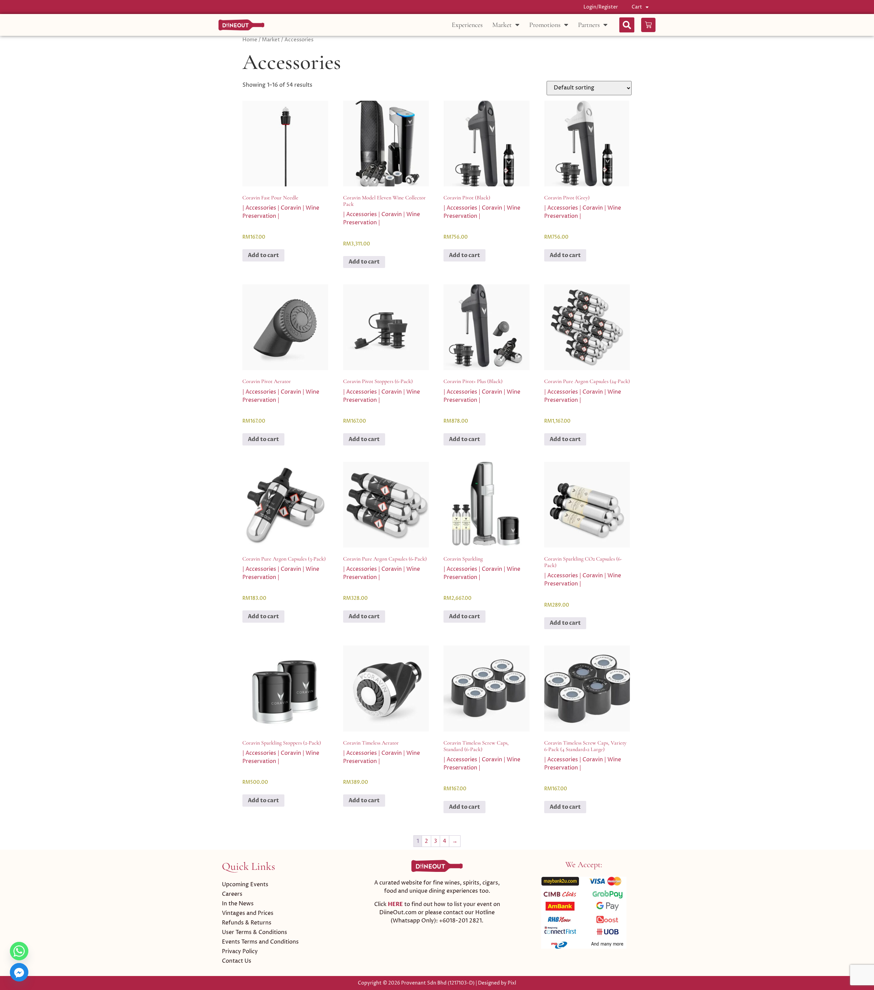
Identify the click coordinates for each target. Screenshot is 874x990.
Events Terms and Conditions (260, 942)
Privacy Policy (240, 951)
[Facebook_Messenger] (19, 972)
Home (249, 40)
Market (502, 25)
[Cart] (648, 25)
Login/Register (600, 7)
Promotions (545, 25)
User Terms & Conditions (254, 932)
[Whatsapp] (19, 951)
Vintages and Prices (247, 913)
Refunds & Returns (246, 923)
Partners (589, 25)
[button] (626, 24)
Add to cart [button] (263, 255)
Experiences (467, 25)
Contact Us (236, 961)
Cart (637, 7)
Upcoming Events (245, 884)
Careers (232, 894)
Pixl (512, 983)
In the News (238, 903)
